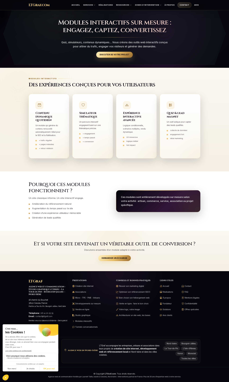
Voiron (180, 353)
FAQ (186, 292)
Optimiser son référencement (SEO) (134, 292)
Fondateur (167, 304)
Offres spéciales (192, 309)
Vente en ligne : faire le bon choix (134, 304)
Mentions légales (192, 298)
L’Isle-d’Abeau (189, 348)
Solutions (167, 309)
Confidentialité (191, 304)
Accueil (76, 5)
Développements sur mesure (88, 304)
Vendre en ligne (82, 309)
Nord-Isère (172, 343)
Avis (196, 5)
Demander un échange (114, 258)
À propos (170, 5)
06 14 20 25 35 (47, 313)
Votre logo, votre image (129, 309)
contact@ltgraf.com (44, 316)
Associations (80, 292)
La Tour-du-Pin (171, 348)
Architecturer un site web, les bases (134, 315)
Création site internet (84, 286)
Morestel (192, 353)
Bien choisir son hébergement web (134, 298)
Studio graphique (82, 315)
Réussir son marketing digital (131, 286)
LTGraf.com (39, 5)
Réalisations (106, 5)
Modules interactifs (83, 321)
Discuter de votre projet (114, 55)
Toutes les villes (188, 358)
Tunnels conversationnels (86, 327)
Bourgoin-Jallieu (188, 343)
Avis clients (167, 315)
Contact (184, 5)
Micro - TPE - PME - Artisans (87, 298)
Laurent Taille (87, 377)
